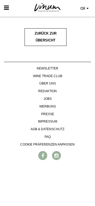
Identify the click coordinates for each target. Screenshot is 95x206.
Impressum (47, 121)
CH (83, 8)
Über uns (47, 83)
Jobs (48, 99)
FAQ (48, 137)
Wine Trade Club (47, 76)
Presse (47, 114)
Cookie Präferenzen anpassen (47, 144)
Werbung (47, 106)
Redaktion (47, 91)
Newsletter (47, 68)
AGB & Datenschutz (47, 129)
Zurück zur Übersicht (45, 37)
